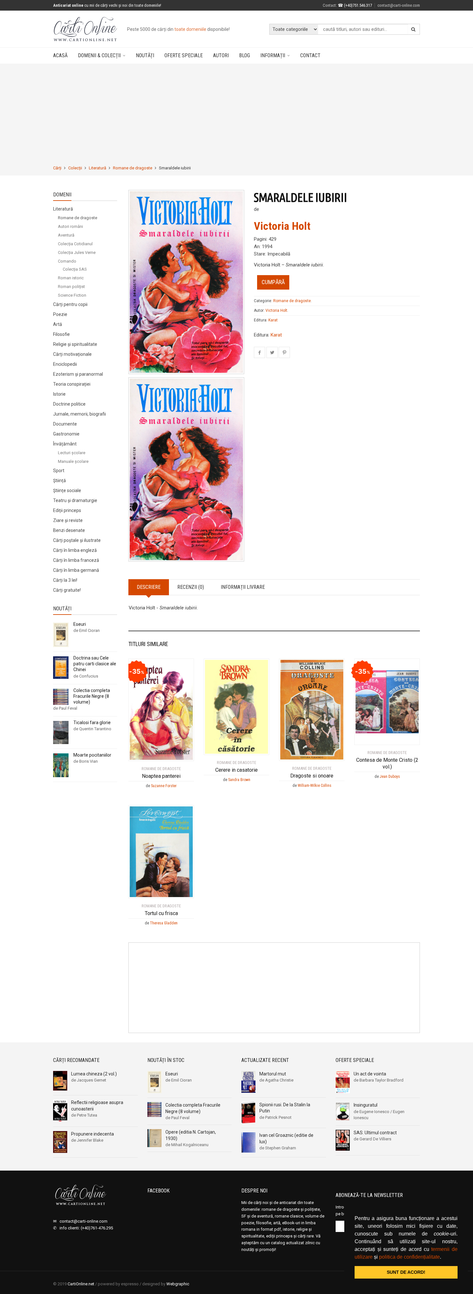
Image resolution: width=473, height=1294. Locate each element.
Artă (57, 324)
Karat (273, 320)
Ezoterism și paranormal (78, 374)
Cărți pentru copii (70, 304)
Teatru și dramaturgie (75, 500)
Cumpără (273, 282)
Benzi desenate (69, 530)
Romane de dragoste (132, 168)
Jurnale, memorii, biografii (79, 414)
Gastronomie (66, 433)
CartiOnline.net (81, 1283)
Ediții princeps (67, 510)
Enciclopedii (65, 364)
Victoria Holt (282, 226)
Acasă (60, 55)
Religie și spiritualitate (75, 344)
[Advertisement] (236, 114)
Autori (221, 55)
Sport (58, 470)
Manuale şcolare (73, 461)
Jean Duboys (390, 776)
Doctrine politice (69, 404)
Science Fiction (72, 295)
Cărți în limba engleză (75, 550)
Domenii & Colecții (99, 55)
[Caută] (413, 29)
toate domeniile (190, 29)
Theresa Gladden (164, 923)
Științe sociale (67, 490)
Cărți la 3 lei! (65, 580)
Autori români (70, 226)
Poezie (60, 314)
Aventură (66, 235)
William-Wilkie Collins (314, 785)
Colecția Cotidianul (75, 243)
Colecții (75, 168)
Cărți (57, 168)
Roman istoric (71, 277)
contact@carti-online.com (398, 5)
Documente (65, 424)
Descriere (149, 587)
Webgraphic (177, 1283)
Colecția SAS (75, 269)
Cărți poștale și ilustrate (77, 540)
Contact (329, 5)
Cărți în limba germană (76, 570)
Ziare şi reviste (68, 520)
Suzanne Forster (164, 786)
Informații (272, 55)
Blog (244, 55)
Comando (67, 261)
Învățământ (65, 443)
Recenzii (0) (190, 587)
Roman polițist (71, 286)
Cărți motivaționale (72, 354)
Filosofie (61, 334)
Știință (59, 480)
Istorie (59, 394)
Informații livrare (243, 587)
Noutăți (145, 55)
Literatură (97, 168)
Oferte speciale (183, 55)
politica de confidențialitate (409, 1257)
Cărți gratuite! (67, 590)
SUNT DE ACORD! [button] (406, 1272)
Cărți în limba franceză (76, 560)
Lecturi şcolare (71, 452)
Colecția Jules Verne (77, 252)
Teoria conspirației (71, 384)
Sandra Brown (239, 779)
